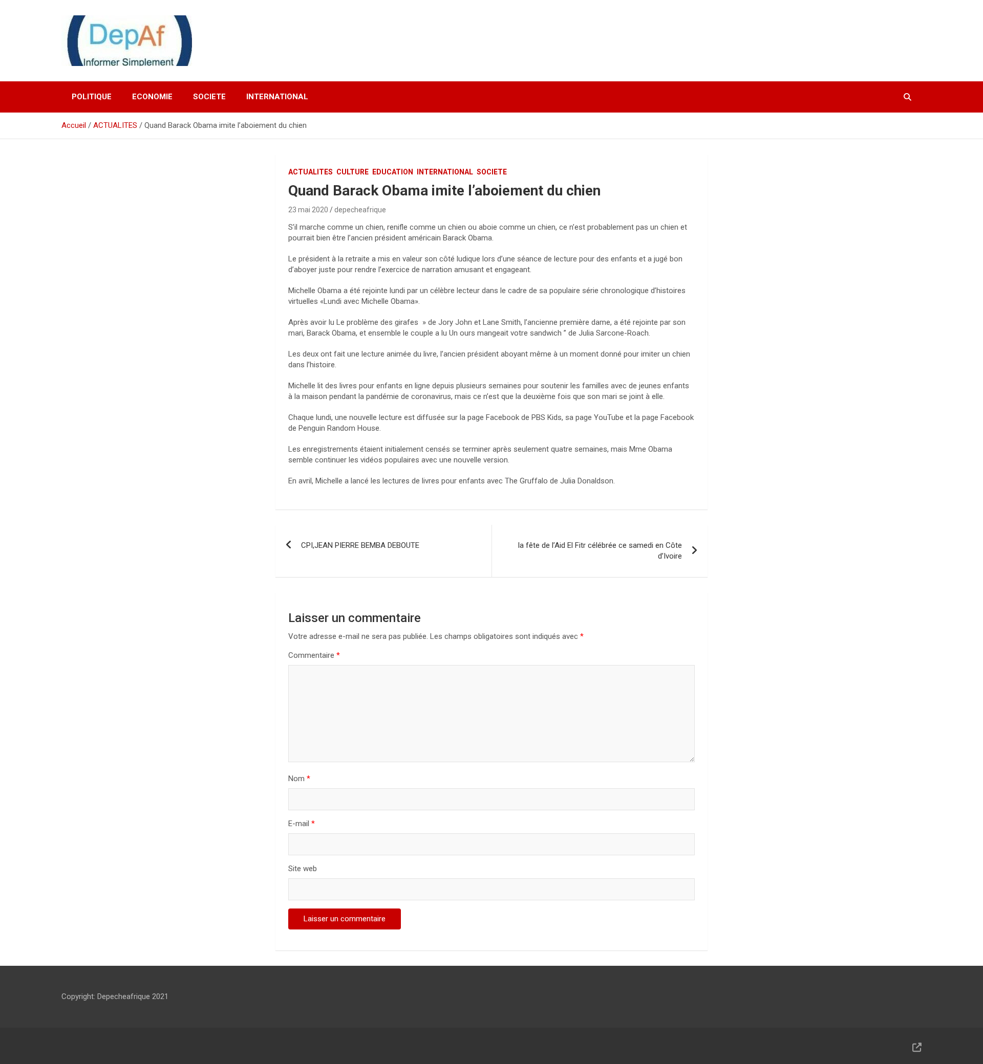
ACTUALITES (310, 172)
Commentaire (314, 655)
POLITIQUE (92, 96)
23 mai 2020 (308, 210)
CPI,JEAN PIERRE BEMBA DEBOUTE (360, 545)
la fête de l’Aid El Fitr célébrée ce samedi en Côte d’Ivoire (600, 551)
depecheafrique (360, 210)
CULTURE (352, 172)
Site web (302, 868)
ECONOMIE (152, 96)
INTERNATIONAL (277, 96)
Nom (299, 778)
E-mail (301, 823)
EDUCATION (392, 172)
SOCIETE (209, 96)
